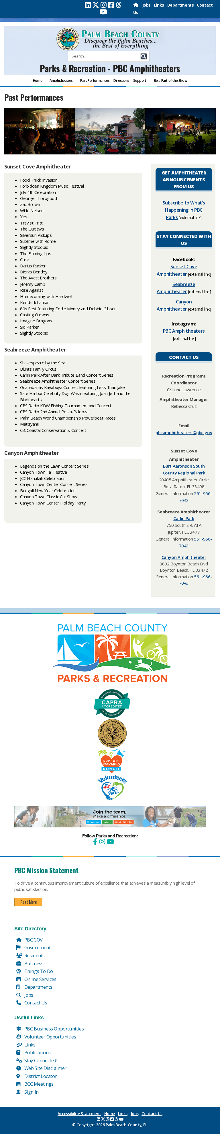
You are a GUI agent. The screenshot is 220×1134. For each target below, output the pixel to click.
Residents (34, 955)
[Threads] (119, 4)
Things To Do (38, 971)
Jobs (146, 5)
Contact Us (35, 1002)
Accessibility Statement (79, 1113)
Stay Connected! (40, 1060)
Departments (180, 5)
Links (159, 5)
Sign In (31, 1092)
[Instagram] (104, 4)
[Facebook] (111, 4)
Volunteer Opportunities (49, 1036)
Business (33, 963)
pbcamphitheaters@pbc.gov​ (184, 432)
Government (37, 947)
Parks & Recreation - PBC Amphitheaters (110, 68)
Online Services (39, 979)
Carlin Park (183, 518)
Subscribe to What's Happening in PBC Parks (184, 210)
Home (109, 1113)
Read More (28, 902)
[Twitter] (95, 4)
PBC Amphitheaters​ (184, 331)
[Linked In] (88, 4)
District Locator (40, 1076)
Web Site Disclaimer (44, 1068)
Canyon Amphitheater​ (184, 557)
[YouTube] (110, 841)
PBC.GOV (33, 939)
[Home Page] (136, 5)
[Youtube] (103, 11)
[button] (143, 56)
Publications (37, 1052)
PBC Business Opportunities (53, 1028)
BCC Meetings (38, 1084)
